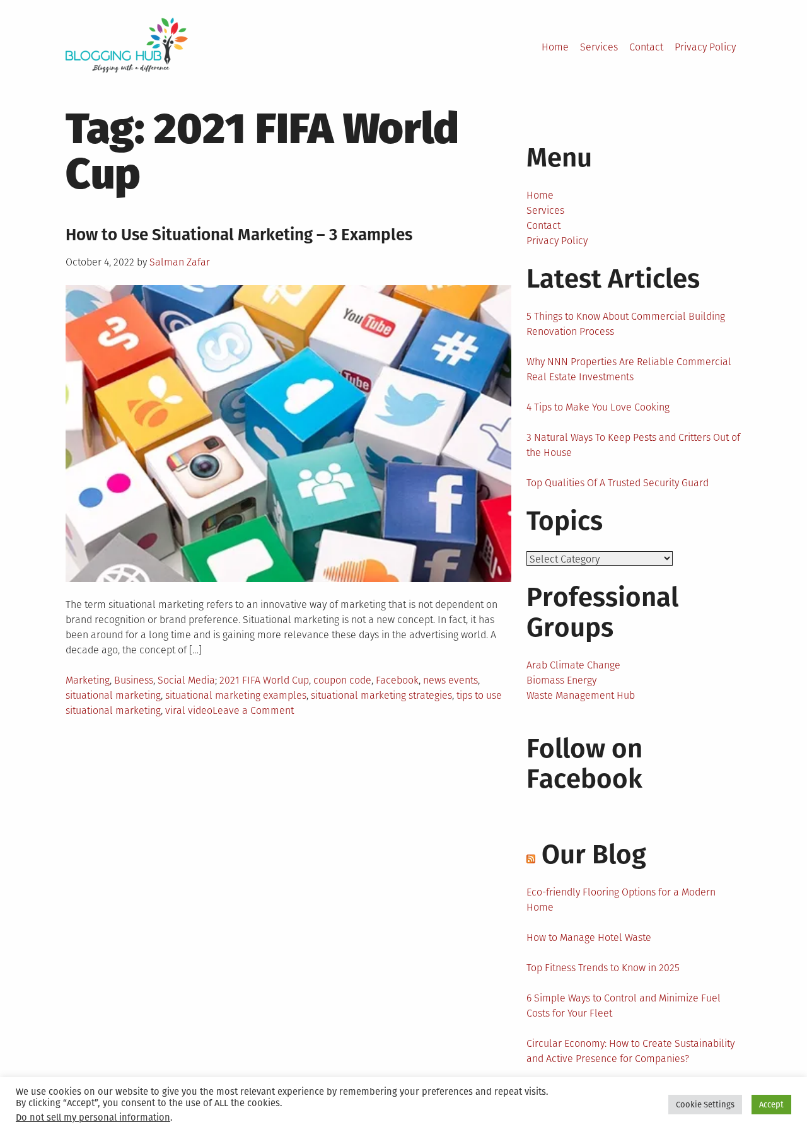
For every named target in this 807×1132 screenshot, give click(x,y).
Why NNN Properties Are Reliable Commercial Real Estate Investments (628, 369)
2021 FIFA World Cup (264, 680)
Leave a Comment (253, 710)
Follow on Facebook (584, 764)
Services (599, 47)
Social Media (186, 680)
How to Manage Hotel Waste (588, 937)
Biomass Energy (561, 680)
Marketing (88, 680)
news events (450, 680)
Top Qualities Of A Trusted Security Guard (617, 483)
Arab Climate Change (573, 665)
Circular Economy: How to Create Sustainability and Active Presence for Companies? (630, 1051)
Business (133, 680)
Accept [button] (771, 1104)
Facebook (397, 680)
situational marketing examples (235, 695)
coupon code (342, 680)
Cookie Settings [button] (705, 1104)
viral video (188, 710)
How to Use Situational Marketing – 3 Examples (239, 235)
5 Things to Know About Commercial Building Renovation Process (625, 323)
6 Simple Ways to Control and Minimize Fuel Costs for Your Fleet (623, 1005)
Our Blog (594, 854)
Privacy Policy (705, 47)
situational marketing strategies (381, 695)
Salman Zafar (179, 262)
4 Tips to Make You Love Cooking (598, 407)
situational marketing (113, 695)
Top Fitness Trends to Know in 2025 (603, 968)
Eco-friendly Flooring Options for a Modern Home (621, 899)
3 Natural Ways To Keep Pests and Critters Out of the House (633, 444)
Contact (646, 47)
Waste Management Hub (580, 695)
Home (555, 47)
